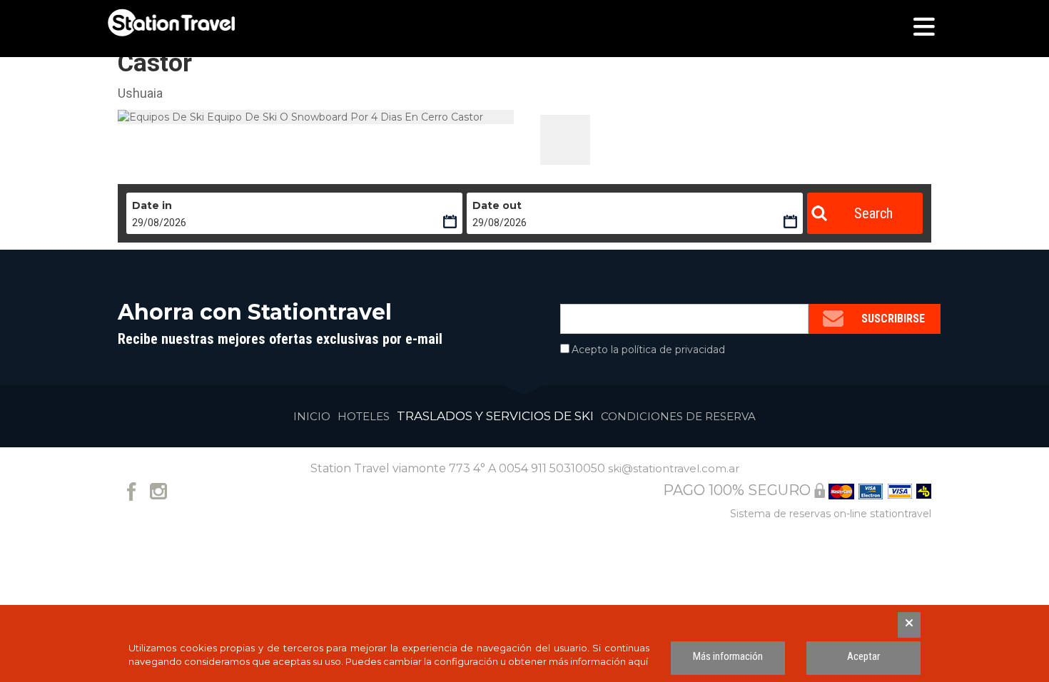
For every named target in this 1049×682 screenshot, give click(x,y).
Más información (728, 656)
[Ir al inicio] (171, 23)
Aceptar (863, 656)
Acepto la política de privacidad (648, 349)
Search (873, 213)
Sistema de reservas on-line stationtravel (830, 513)
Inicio (311, 416)
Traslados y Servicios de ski (495, 416)
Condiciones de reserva (678, 416)
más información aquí (598, 661)
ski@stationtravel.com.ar (673, 468)
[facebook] (131, 490)
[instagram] (158, 490)
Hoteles (364, 416)
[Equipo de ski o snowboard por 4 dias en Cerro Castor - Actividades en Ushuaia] (565, 140)
